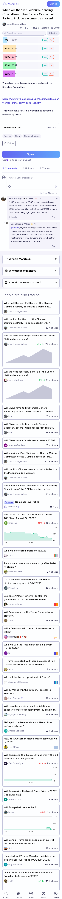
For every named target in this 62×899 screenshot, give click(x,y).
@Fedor (15, 227)
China (17, 136)
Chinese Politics (32, 136)
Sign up (53, 4)
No (51, 40)
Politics (7, 136)
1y (40, 198)
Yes (45, 40)
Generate (51, 127)
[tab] (10, 168)
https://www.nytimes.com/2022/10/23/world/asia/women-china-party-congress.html (30, 100)
